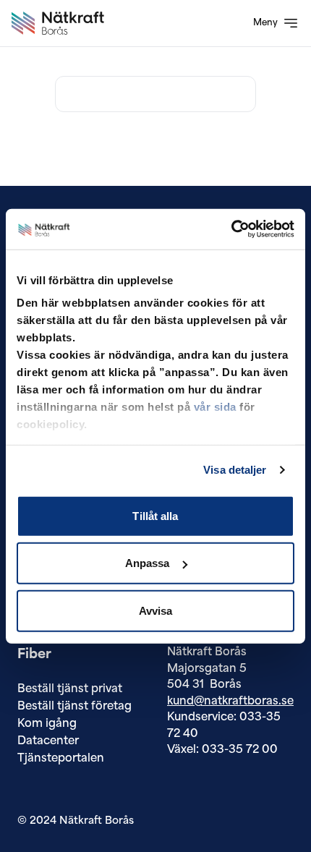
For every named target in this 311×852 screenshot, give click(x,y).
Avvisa (156, 610)
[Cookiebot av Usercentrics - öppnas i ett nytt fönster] (231, 229)
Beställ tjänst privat (69, 689)
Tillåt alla (155, 515)
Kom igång (47, 724)
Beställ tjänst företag (74, 707)
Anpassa (147, 563)
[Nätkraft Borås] (58, 23)
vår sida (215, 407)
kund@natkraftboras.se (230, 701)
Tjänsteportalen (60, 759)
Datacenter (48, 741)
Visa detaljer (234, 470)
